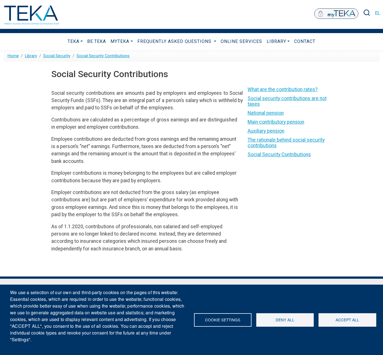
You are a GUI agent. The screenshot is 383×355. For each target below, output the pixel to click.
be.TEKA (96, 41)
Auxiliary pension (266, 131)
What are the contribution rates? (283, 89)
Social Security (56, 55)
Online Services (241, 41)
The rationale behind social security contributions (286, 142)
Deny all (285, 319)
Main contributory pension (276, 122)
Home (13, 55)
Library (276, 41)
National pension (266, 113)
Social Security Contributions (103, 55)
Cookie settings (222, 319)
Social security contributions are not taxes (287, 101)
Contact (304, 41)
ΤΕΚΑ (73, 41)
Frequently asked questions (175, 41)
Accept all (347, 319)
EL (377, 13)
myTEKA (119, 41)
